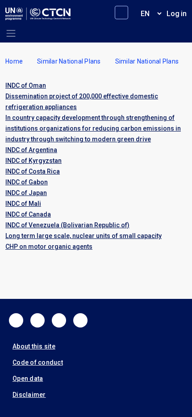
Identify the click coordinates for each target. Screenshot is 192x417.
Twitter (37, 320)
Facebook (16, 320)
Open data (28, 378)
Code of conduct (38, 362)
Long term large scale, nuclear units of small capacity (83, 235)
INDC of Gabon (26, 182)
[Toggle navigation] (11, 33)
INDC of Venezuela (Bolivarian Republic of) (67, 225)
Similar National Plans (69, 61)
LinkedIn (59, 320)
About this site (34, 346)
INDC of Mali (23, 203)
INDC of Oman (25, 85)
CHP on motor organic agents (48, 246)
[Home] (38, 14)
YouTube (80, 320)
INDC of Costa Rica (32, 171)
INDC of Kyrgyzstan (33, 160)
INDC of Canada (28, 214)
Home (14, 61)
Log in (177, 13)
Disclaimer (29, 394)
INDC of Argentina (31, 149)
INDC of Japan (26, 192)
